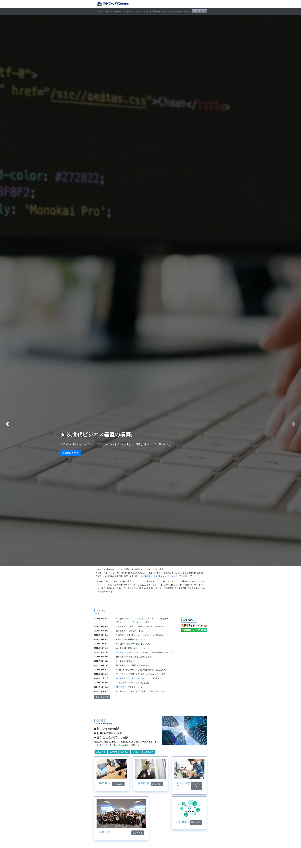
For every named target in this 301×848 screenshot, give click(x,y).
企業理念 (113, 752)
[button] (7, 424)
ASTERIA (147, 11)
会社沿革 (136, 752)
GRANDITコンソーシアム (134, 619)
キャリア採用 (167, 11)
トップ (101, 11)
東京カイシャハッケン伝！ (127, 652)
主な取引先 (148, 752)
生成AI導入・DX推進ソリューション (128, 11)
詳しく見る (118, 784)
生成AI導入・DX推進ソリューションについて (162, 576)
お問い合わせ (199, 11)
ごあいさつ (100, 752)
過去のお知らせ (102, 697)
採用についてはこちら (74, 453)
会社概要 (125, 752)
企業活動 (177, 11)
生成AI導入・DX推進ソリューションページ (134, 678)
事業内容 (108, 11)
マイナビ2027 (129, 644)
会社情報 (185, 11)
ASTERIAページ (123, 687)
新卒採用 (156, 11)
